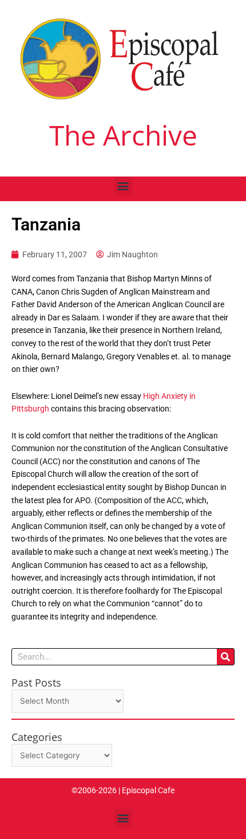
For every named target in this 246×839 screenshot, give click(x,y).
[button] (123, 186)
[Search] (225, 657)
